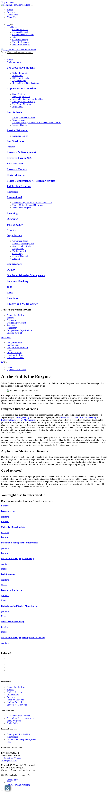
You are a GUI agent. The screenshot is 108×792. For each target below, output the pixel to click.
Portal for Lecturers (21, 44)
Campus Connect (20, 32)
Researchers (12, 328)
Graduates (11, 320)
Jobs (9, 286)
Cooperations (14, 263)
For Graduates (15, 141)
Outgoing (12, 218)
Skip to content (7, 2)
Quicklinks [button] (11, 27)
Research (11, 12)
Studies (10, 9)
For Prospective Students (21, 67)
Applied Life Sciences (16, 369)
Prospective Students (16, 315)
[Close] (2, 790)
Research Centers (17, 169)
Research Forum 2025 (19, 157)
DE (8, 24)
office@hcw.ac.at (9, 760)
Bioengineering (22, 417)
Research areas (15, 163)
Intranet (15, 37)
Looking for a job (14, 333)
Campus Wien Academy (23, 34)
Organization (14, 235)
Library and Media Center (22, 303)
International (12, 14)
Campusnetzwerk (20, 29)
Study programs (14, 62)
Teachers (11, 325)
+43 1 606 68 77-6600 (11, 758)
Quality (11, 269)
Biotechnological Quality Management (18, 420)
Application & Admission (21, 88)
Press (10, 292)
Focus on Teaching (17, 281)
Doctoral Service (16, 175)
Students (10, 318)
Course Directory (20, 39)
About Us (11, 17)
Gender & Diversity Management (26, 275)
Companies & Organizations (19, 330)
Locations (12, 298)
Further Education (17, 130)
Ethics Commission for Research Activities (31, 180)
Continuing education (16, 323)
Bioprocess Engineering (85, 417)
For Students (14, 112)
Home (9, 367)
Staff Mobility (15, 224)
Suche (4, 52)
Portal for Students (20, 42)
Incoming (12, 213)
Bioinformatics (66, 417)
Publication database (19, 186)
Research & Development (21, 152)
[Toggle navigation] (32, 5)
